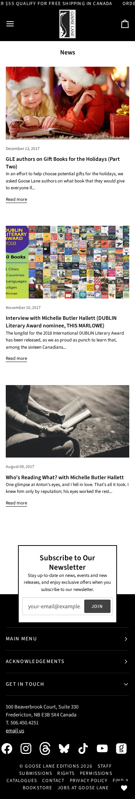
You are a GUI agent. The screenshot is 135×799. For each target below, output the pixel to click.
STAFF (105, 766)
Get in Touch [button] (25, 684)
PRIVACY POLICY (89, 780)
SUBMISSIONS (35, 773)
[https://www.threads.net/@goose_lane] (49, 748)
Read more (16, 199)
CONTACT (53, 780)
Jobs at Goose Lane (83, 787)
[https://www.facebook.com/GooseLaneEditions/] (10, 748)
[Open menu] (16, 24)
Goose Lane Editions (52, 766)
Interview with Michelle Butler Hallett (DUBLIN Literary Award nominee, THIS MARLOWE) (61, 322)
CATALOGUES (21, 780)
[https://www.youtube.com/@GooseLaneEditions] (106, 748)
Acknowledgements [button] (35, 661)
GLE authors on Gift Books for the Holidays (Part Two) (63, 163)
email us (15, 730)
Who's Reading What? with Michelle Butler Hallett (65, 477)
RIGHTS (66, 773)
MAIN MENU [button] (21, 639)
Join (97, 606)
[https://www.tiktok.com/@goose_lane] (87, 748)
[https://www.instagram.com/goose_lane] (30, 748)
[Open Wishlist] (124, 788)
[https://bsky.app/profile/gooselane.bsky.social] (68, 748)
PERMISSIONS (96, 773)
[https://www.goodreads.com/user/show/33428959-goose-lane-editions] (125, 748)
